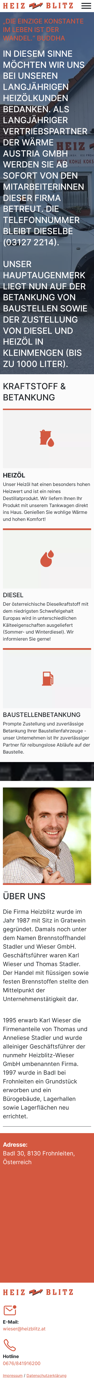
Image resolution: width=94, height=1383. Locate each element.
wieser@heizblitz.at (24, 1329)
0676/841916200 (21, 1363)
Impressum (13, 1375)
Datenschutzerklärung (47, 1375)
